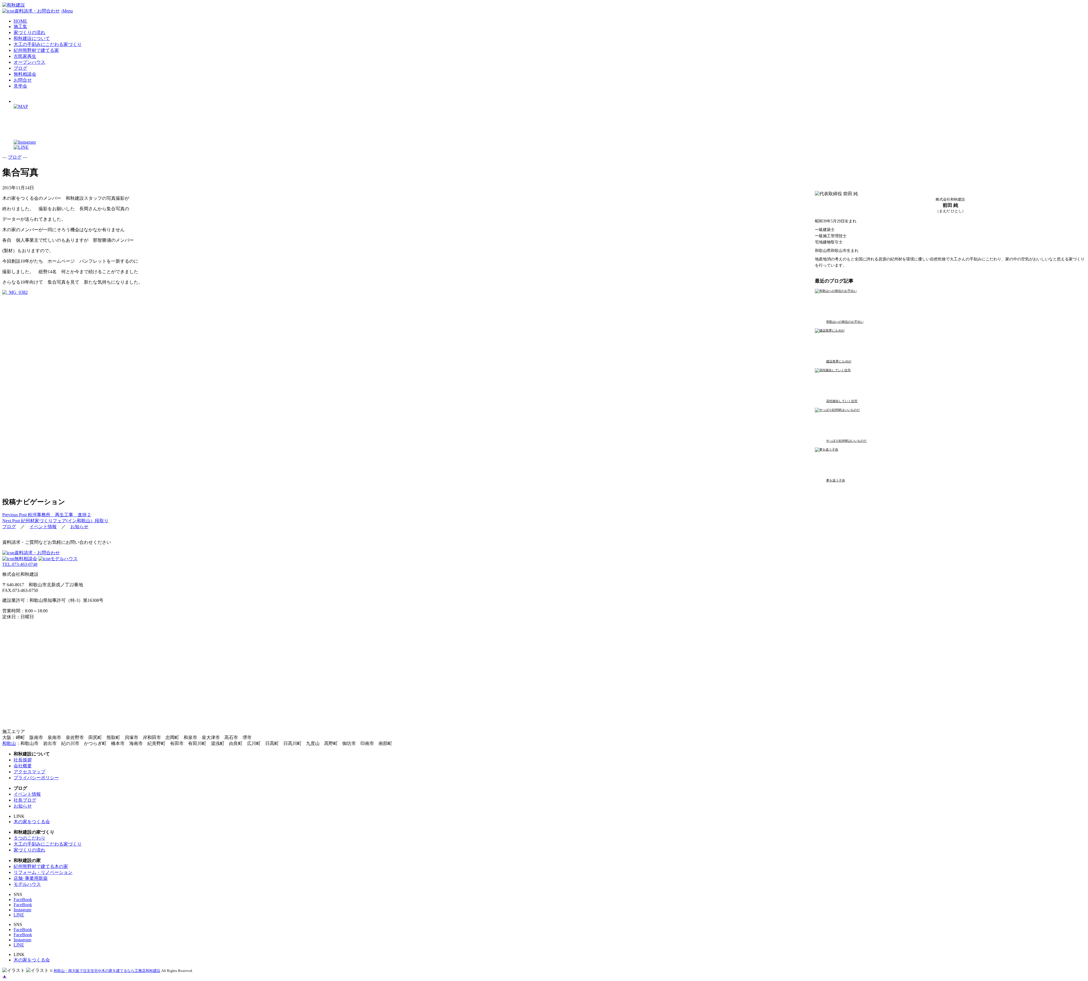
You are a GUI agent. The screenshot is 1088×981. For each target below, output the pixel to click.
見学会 (20, 86)
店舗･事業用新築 (31, 878)
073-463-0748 (19, 564)
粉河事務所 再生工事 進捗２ (46, 514)
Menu (67, 11)
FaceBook (23, 899)
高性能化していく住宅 (841, 401)
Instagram (22, 909)
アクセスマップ (29, 771)
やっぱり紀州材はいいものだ (846, 440)
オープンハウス (29, 62)
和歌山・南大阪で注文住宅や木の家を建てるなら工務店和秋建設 (107, 971)
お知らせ (79, 526)
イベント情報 (43, 526)
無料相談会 (25, 74)
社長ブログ (25, 800)
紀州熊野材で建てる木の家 (41, 866)
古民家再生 (25, 56)
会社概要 (23, 765)
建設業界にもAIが (838, 361)
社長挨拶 (23, 759)
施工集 (20, 26)
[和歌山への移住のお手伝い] (882, 301)
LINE (19, 914)
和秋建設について (32, 38)
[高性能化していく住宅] (882, 381)
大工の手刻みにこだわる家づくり (48, 44)
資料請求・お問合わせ (37, 552)
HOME (20, 21)
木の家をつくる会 (32, 821)
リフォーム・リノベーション (43, 872)
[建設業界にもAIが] (882, 341)
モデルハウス (64, 558)
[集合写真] (15, 292)
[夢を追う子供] (882, 460)
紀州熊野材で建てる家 (36, 50)
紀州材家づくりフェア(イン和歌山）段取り (55, 520)
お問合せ (23, 80)
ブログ (20, 68)
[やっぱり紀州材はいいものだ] (882, 420)
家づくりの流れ (29, 32)
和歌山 (9, 743)
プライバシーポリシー (36, 777)
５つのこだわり (29, 838)
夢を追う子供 (835, 480)
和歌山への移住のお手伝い (845, 321)
